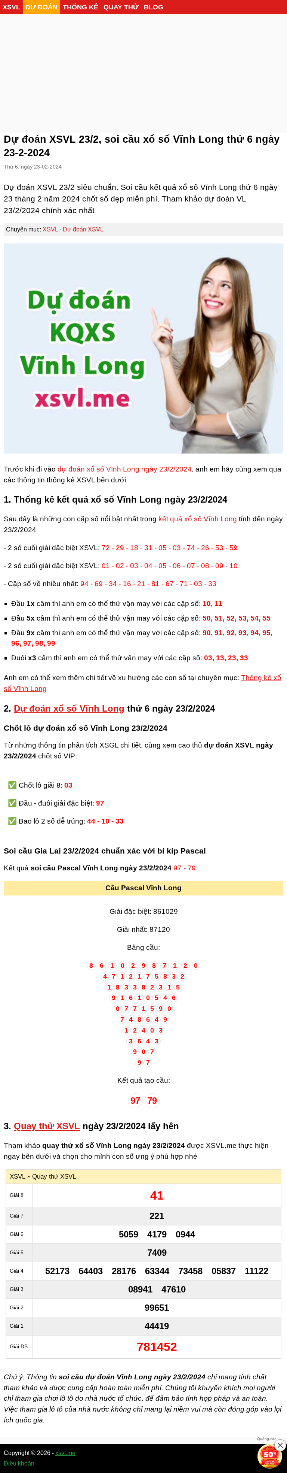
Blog (153, 7)
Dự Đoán (41, 7)
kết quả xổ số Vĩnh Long (197, 519)
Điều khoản (19, 1463)
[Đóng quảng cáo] (280, 1445)
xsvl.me (65, 1453)
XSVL (11, 7)
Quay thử (121, 7)
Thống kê (80, 7)
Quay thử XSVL (47, 1126)
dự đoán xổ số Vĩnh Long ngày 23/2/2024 (125, 469)
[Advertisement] (143, 71)
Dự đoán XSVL (83, 229)
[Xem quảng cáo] (270, 1456)
